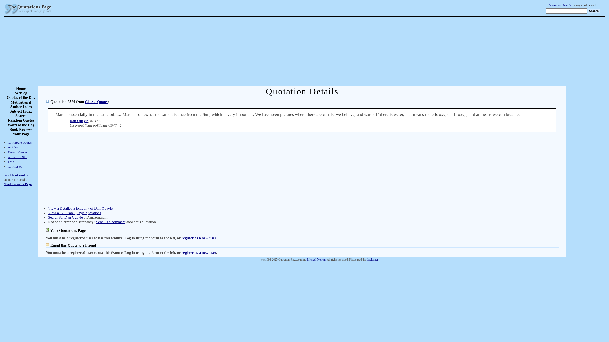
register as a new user (199, 238)
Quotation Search (560, 5)
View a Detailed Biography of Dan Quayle (80, 208)
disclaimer (372, 259)
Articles (13, 147)
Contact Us (15, 166)
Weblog (21, 93)
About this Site (17, 157)
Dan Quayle (79, 121)
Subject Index (21, 111)
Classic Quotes (96, 102)
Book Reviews (21, 130)
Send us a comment (110, 222)
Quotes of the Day (21, 97)
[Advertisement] (321, 51)
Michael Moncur (316, 259)
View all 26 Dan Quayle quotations (74, 213)
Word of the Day (21, 125)
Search (21, 116)
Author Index (21, 107)
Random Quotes (21, 120)
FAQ (11, 162)
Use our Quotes (17, 152)
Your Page (21, 134)
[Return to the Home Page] (28, 14)
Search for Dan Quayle (65, 217)
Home (21, 88)
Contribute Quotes (20, 142)
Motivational (21, 102)
